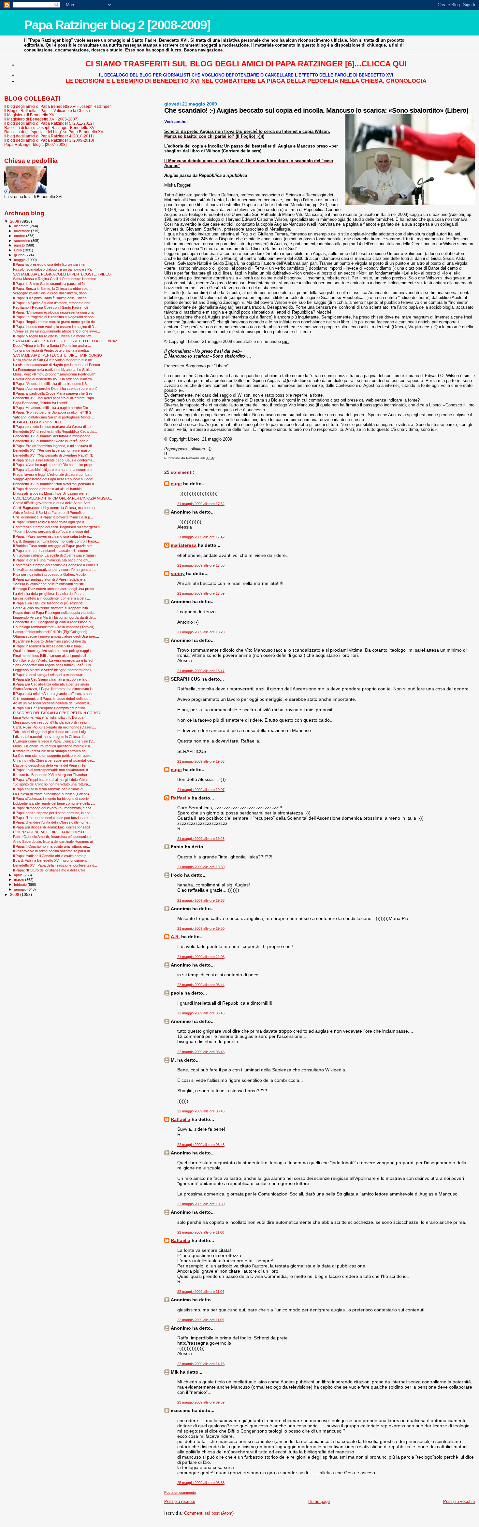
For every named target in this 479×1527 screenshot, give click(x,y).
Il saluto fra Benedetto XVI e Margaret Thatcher (50, 775)
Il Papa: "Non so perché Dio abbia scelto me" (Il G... (53, 412)
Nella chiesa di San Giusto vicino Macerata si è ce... (54, 360)
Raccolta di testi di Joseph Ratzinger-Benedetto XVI (49, 127)
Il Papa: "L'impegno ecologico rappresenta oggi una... (54, 312)
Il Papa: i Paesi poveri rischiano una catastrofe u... (52, 536)
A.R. (175, 936)
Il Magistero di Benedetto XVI (29, 115)
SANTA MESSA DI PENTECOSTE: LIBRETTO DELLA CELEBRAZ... (66, 341)
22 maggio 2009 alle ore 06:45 (201, 1013)
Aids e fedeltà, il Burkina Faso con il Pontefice (48, 513)
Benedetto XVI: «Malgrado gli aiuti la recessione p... (53, 622)
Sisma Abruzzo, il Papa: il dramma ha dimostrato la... (54, 689)
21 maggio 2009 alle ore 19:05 (201, 761)
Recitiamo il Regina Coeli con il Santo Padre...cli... (52, 307)
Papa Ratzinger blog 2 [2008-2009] (117, 25)
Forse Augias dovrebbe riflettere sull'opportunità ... (52, 608)
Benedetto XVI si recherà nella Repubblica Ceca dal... (55, 431)
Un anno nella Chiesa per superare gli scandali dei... (54, 760)
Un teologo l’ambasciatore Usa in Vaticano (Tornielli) (53, 627)
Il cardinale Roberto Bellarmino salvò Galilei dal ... (51, 641)
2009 (15, 221)
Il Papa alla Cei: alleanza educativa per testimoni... (52, 684)
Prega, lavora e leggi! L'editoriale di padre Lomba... (52, 474)
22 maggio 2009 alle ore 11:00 (200, 1232)
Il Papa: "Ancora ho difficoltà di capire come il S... (51, 384)
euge (176, 483)
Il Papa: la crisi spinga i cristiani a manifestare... (50, 675)
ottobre (20, 236)
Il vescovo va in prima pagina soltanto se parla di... (53, 851)
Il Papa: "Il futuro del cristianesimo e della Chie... (50, 870)
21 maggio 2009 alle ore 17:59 (201, 593)
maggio (20, 260)
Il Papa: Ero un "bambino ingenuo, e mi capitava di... (53, 446)
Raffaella (180, 797)
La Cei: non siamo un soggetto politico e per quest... (53, 755)
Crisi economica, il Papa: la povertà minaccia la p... (53, 517)
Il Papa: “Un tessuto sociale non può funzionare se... (54, 818)
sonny (178, 573)
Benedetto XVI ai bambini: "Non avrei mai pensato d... (55, 484)
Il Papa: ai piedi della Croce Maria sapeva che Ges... (54, 393)
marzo (19, 880)
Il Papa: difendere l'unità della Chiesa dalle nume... (52, 822)
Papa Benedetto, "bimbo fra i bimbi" (40, 403)
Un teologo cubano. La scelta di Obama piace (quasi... (55, 555)
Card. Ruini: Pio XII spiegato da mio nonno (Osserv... (54, 727)
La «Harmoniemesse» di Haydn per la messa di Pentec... (58, 365)
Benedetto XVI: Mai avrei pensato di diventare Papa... (55, 398)
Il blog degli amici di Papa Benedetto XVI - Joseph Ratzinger (57, 106)
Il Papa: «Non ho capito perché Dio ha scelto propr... (54, 465)
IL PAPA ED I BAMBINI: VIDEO (37, 422)
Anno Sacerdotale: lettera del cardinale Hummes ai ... (54, 841)
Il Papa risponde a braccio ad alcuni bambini (47, 489)
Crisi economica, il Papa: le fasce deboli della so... (52, 698)
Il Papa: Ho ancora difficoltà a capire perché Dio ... (52, 408)
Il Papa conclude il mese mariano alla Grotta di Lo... (53, 427)
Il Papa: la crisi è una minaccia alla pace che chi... (52, 560)
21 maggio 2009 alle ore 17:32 (201, 504)
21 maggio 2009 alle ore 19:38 (201, 900)
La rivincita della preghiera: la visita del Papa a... (50, 594)
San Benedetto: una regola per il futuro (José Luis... (53, 665)
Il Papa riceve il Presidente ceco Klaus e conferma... (54, 460)
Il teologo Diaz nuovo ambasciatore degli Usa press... (55, 589)
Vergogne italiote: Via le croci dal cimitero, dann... (51, 293)
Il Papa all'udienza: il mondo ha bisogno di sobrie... (52, 798)
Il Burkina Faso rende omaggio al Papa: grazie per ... (54, 546)
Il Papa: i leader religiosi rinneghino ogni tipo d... (50, 522)
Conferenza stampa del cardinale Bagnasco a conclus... (57, 565)
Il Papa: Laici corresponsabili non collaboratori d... (52, 770)
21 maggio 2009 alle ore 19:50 (201, 928)
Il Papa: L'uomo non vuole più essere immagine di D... (55, 327)
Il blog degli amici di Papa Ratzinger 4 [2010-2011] (49, 136)
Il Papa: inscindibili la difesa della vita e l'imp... (48, 646)
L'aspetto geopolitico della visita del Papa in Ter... (51, 765)
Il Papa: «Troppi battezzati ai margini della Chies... (52, 780)
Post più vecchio (459, 1501)
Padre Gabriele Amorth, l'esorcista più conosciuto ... (53, 837)
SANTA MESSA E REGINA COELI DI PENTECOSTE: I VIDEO (62, 274)
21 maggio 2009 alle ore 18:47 (201, 671)
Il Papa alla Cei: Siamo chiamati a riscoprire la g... (51, 679)
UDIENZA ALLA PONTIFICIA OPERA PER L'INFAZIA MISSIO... (62, 498)
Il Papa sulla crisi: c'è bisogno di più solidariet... (49, 603)
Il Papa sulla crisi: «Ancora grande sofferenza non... (53, 694)
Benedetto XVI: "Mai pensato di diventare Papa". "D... (54, 455)
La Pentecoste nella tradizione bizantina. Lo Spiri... (52, 370)
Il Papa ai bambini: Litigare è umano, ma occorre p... (53, 470)
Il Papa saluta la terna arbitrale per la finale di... (49, 789)
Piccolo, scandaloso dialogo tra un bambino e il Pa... (53, 269)
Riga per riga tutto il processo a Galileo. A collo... (51, 574)
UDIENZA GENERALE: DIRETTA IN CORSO (48, 832)
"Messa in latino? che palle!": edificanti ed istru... (50, 584)
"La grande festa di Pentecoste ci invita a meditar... (53, 350)
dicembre (22, 226)
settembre (22, 241)
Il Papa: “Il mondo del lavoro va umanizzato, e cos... (53, 808)
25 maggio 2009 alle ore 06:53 (201, 1483)
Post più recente (179, 1501)
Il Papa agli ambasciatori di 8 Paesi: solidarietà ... (51, 579)
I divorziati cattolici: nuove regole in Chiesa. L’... (50, 737)
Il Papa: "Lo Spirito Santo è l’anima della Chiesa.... (52, 298)
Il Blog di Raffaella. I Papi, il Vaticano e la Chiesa (47, 110)
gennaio (20, 889)
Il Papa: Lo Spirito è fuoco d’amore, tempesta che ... (53, 303)
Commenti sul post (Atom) (209, 1513)
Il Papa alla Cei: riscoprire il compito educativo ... (51, 708)
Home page (319, 1501)
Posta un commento (180, 1492)
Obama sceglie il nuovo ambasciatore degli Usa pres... (56, 636)
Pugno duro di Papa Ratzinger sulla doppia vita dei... (54, 613)
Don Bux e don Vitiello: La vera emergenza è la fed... (54, 660)
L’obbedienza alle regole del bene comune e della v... (54, 803)
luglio (18, 250)
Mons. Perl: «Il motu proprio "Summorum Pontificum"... (55, 374)
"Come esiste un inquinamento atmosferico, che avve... (56, 331)
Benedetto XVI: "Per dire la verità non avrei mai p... (53, 450)
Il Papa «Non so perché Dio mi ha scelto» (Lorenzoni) (55, 388)
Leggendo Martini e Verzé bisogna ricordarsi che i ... (54, 670)
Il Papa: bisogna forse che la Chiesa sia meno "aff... (53, 336)
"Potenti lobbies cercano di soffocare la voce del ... (53, 531)
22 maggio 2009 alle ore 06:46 (201, 1145)
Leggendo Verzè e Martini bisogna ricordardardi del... (54, 617)
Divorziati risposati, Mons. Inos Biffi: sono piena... (51, 493)
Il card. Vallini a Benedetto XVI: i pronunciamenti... (51, 860)
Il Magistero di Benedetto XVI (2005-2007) (41, 119)
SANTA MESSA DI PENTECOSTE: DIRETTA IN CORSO (57, 355)
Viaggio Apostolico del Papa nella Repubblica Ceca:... (54, 479)
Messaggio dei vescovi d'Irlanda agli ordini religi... (51, 722)
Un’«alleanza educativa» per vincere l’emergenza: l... (54, 570)
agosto (20, 245)
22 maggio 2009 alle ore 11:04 (200, 1292)
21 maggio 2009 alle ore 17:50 (201, 565)
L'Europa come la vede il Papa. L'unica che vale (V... (54, 741)
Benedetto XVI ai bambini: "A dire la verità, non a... (52, 441)
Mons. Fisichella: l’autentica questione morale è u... (53, 746)
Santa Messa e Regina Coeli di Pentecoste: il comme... (56, 279)
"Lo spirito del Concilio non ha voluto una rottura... (52, 784)
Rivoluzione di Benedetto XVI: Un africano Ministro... (54, 379)
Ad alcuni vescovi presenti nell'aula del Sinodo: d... (52, 703)
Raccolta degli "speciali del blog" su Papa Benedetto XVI (54, 132)
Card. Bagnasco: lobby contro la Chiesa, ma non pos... (56, 508)
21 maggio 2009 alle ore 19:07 (201, 790)
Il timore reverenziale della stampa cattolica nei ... (51, 751)
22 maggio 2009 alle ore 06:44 (201, 985)
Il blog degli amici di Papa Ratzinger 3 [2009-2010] (49, 140)
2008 (15, 894)
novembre (22, 231)
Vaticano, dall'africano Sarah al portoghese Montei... (53, 417)
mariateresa (183, 545)
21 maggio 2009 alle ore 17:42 (201, 537)
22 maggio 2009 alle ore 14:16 (201, 1364)
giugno (19, 255)
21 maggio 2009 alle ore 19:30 (201, 867)
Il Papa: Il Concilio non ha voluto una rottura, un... (51, 846)
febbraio (21, 884)
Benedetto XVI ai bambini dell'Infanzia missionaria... (53, 436)
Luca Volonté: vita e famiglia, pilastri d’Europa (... (51, 717)
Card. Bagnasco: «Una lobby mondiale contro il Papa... (56, 541)
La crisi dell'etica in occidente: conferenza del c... (51, 598)
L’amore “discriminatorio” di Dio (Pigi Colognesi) (50, 632)
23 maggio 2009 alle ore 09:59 (201, 1402)
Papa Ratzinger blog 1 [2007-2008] (35, 144)
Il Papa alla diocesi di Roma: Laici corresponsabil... (53, 827)
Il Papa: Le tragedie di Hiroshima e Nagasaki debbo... (54, 317)
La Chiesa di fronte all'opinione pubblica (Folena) (51, 794)
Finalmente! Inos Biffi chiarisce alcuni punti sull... (51, 655)
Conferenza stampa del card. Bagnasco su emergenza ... (58, 527)
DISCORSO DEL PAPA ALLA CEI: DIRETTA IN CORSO (56, 713)
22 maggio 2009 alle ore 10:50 (201, 1204)
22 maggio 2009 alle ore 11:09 (200, 1320)
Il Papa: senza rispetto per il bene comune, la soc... (53, 813)
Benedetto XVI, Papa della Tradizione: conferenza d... (55, 865)
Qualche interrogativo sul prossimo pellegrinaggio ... (53, 651)
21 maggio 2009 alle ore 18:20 (201, 632)
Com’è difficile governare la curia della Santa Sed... (53, 503)
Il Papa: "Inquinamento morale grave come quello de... (55, 322)
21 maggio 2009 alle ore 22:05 (201, 957)
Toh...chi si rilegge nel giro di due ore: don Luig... (51, 732)
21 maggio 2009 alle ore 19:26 (201, 839)
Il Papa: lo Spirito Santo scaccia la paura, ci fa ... (51, 284)
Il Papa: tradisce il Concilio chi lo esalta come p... (51, 856)
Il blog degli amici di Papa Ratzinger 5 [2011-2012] (49, 123)
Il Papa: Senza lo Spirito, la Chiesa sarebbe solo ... (52, 288)
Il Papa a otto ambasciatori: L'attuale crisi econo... (52, 551)
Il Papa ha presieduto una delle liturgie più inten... (51, 264)
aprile (18, 875)
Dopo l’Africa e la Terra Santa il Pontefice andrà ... (52, 345)
